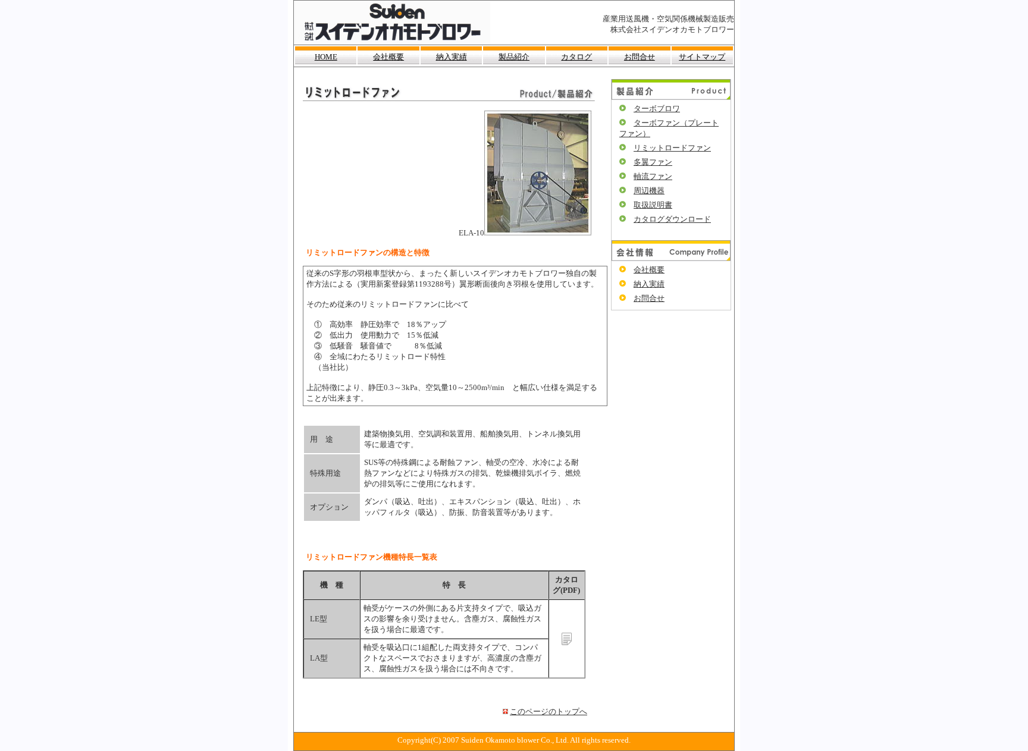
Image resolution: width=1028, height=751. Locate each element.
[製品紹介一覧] (671, 97)
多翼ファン (653, 162)
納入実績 (451, 56)
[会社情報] (671, 258)
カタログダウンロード (672, 219)
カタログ (576, 56)
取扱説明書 (653, 204)
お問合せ (639, 56)
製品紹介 (514, 56)
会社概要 (388, 56)
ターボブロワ (657, 108)
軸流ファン (653, 176)
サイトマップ (702, 56)
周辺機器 (649, 190)
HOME (326, 56)
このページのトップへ (548, 711)
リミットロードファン (672, 147)
